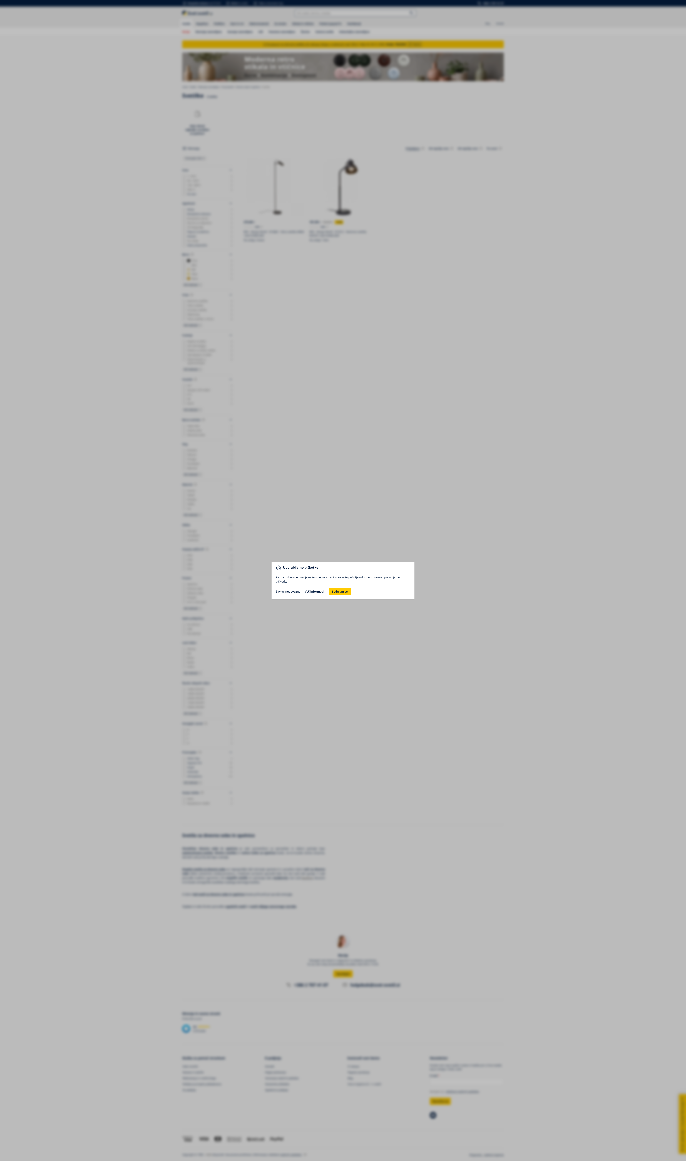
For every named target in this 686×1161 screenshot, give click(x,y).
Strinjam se (340, 591)
